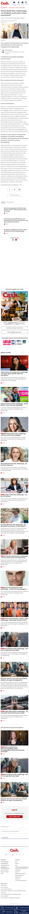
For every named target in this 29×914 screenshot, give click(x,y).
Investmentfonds (5, 865)
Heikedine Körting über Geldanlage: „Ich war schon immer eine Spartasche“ (14, 556)
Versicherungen (5, 861)
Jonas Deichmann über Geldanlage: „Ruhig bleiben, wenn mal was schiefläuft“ (14, 404)
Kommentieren (14, 195)
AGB (16, 865)
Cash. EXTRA (3, 885)
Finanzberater (4, 863)
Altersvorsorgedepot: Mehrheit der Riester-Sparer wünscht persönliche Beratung (15, 209)
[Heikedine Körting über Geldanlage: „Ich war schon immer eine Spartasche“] (14, 547)
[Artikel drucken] (14, 189)
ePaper (17, 863)
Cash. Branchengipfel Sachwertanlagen (11, 894)
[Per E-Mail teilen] (19, 189)
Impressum (17, 870)
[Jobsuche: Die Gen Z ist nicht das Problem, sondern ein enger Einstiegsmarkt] (14, 669)
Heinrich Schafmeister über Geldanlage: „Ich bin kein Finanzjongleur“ (14, 588)
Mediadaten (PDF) (19, 875)
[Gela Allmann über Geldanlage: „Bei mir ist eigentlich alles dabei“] (14, 639)
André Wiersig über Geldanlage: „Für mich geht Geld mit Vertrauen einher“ (14, 712)
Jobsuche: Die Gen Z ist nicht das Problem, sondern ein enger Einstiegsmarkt (14, 679)
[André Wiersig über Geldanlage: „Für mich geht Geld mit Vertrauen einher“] (14, 702)
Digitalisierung (4, 870)
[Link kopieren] (9, 189)
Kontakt (17, 871)
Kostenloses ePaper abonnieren (14, 328)
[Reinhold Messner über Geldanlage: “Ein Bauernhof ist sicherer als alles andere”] (14, 515)
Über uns (17, 878)
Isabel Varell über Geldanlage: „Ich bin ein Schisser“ (14, 495)
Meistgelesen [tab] (10, 202)
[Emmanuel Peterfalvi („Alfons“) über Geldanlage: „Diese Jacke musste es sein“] (14, 609)
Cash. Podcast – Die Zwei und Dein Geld (10, 897)
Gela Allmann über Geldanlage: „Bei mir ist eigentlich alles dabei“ (14, 649)
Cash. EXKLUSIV (4, 887)
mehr (7, 213)
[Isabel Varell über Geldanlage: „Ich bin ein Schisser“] (14, 485)
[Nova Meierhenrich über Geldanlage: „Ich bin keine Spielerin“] (14, 454)
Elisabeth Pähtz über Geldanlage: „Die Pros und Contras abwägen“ (13, 434)
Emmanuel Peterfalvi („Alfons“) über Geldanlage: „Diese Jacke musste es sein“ (14, 619)
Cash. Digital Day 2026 (6, 889)
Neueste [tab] (3, 202)
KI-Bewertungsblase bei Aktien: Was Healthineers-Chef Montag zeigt (15, 230)
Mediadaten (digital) (20, 873)
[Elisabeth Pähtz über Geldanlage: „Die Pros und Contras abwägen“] (14, 424)
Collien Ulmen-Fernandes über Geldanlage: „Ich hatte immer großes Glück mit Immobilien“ (14, 373)
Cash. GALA (3, 892)
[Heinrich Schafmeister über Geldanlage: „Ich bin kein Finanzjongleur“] (14, 578)
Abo (16, 861)
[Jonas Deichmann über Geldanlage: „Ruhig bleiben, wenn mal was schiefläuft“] (14, 394)
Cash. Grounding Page (20, 880)
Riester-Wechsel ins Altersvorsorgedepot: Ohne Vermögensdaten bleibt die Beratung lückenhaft (12, 749)
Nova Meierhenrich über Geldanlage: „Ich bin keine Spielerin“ (14, 464)
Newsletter (18, 877)
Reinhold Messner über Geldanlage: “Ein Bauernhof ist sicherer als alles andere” (13, 525)
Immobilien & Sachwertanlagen (5, 867)
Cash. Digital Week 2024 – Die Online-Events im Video (13, 890)
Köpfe (2, 873)
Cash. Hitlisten (4, 896)
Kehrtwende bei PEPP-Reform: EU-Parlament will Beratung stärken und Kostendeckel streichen (16, 220)
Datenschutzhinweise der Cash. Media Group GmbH (21, 867)
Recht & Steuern (5, 871)
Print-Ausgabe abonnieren (15, 332)
